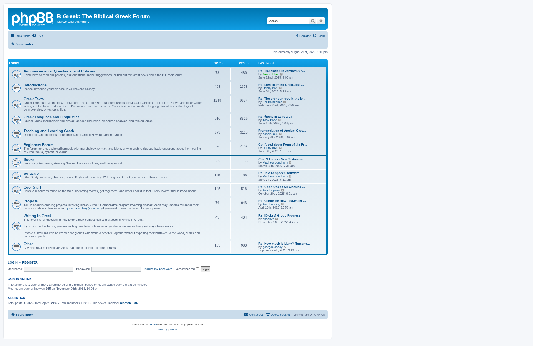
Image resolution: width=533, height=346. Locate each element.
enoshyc (268, 218)
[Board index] (33, 18)
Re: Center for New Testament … (282, 200)
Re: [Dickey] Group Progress (279, 215)
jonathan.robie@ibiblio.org (84, 208)
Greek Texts (34, 99)
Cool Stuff (32, 187)
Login (13, 262)
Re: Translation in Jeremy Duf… (281, 70)
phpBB (153, 324)
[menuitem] (37, 35)
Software (31, 173)
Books (29, 159)
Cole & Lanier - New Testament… (282, 159)
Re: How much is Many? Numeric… (284, 243)
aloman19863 (129, 303)
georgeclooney (273, 247)
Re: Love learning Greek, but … (281, 84)
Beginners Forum (39, 145)
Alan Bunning (271, 204)
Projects (31, 201)
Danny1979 (270, 88)
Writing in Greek (38, 216)
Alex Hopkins (271, 190)
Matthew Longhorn (275, 162)
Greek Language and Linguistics (51, 117)
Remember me (185, 268)
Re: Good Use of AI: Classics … (281, 187)
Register (30, 262)
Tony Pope (270, 120)
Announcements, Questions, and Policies (59, 71)
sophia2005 (270, 134)
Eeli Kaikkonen (272, 102)
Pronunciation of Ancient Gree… (282, 130)
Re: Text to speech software (278, 173)
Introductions (35, 85)
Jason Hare (271, 74)
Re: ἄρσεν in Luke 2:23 (275, 116)
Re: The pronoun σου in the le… (282, 98)
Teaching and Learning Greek (49, 131)
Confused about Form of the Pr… (282, 144)
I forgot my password (158, 268)
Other (28, 244)
